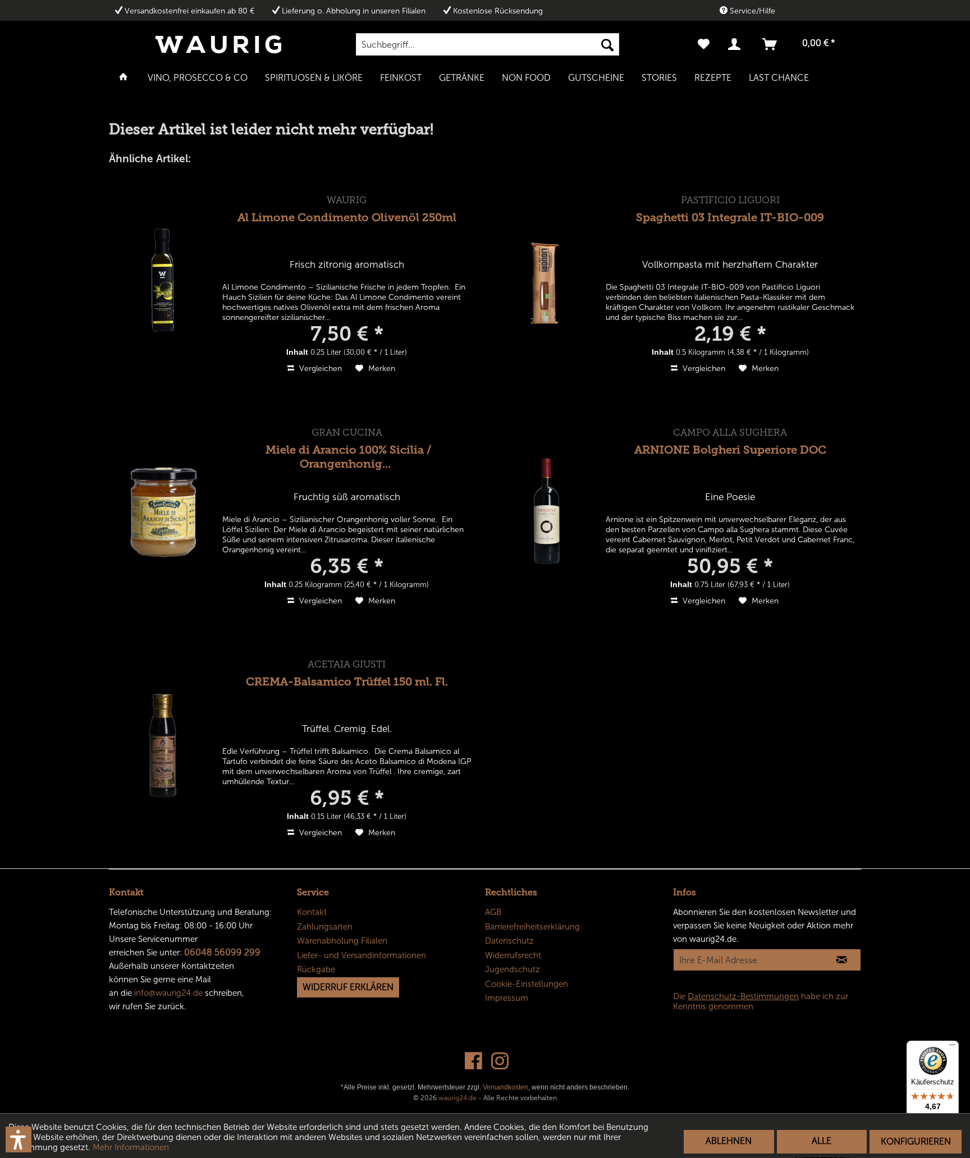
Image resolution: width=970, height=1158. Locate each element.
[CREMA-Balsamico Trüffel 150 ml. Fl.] (163, 743)
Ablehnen (729, 1141)
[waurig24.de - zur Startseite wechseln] (218, 44)
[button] (18, 1139)
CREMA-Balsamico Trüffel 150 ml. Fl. (347, 681)
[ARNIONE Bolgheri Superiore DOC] (546, 511)
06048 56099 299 (222, 952)
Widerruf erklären (348, 987)
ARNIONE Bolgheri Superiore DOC (730, 449)
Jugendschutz (512, 969)
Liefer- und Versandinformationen (361, 955)
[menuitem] (487, 44)
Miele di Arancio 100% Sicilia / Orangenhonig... (348, 456)
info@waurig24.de (168, 993)
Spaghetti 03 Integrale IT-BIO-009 (730, 217)
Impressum (506, 998)
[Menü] (952, 1047)
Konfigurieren (916, 1141)
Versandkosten (505, 1087)
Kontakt (312, 912)
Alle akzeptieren (821, 1145)
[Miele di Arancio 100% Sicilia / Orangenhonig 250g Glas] (163, 511)
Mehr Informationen (131, 1147)
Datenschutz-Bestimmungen (743, 996)
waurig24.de (457, 1098)
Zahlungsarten (325, 927)
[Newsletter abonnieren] (842, 960)
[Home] (123, 76)
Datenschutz (509, 941)
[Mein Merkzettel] (703, 44)
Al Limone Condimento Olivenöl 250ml (347, 217)
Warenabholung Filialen (342, 941)
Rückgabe (316, 969)
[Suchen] (607, 44)
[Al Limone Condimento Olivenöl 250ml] (163, 279)
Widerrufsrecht (513, 955)
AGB (493, 912)
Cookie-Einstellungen (526, 984)
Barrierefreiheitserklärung (532, 927)
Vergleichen (319, 368)
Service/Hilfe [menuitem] (751, 11)
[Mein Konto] (736, 44)
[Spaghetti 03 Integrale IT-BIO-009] (546, 279)
